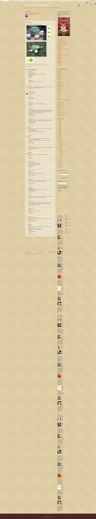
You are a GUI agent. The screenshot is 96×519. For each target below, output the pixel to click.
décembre (60, 142)
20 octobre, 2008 (30, 132)
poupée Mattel (60, 59)
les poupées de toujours (61, 104)
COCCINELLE (61, 150)
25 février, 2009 (30, 167)
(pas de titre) (62, 237)
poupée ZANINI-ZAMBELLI (61, 62)
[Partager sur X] (28, 66)
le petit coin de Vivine (61, 115)
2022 (59, 121)
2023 (59, 120)
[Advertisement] (40, 244)
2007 (59, 166)
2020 (59, 124)
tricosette (59, 110)
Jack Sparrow (59, 79)
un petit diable (60, 98)
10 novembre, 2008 (31, 143)
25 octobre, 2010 (30, 221)
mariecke (29, 126)
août (60, 147)
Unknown (29, 216)
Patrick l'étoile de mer (61, 83)
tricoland (59, 108)
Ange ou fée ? (61, 154)
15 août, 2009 (30, 198)
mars (60, 161)
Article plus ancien (52, 252)
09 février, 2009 (30, 158)
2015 (59, 131)
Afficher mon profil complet (32, 14)
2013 (59, 134)
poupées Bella (60, 64)
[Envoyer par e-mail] (26, 66)
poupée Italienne (60, 58)
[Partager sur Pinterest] (30, 66)
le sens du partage (60, 109)
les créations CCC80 (60, 114)
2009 (59, 139)
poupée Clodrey (60, 54)
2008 (59, 141)
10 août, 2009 (30, 192)
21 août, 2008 (30, 77)
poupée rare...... (60, 63)
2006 (59, 167)
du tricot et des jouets (38, 5)
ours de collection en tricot (61, 113)
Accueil (40, 252)
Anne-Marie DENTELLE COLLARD (35, 13)
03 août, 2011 (30, 232)
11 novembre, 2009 (31, 205)
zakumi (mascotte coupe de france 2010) (63, 99)
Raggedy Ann (59, 84)
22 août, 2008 (30, 82)
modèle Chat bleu (62, 265)
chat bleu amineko (60, 89)
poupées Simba (60, 53)
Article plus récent (28, 252)
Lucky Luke (59, 80)
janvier (60, 164)
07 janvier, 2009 (30, 149)
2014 (59, 132)
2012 (59, 135)
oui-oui (62, 297)
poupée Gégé (59, 52)
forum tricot (59, 105)
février (60, 163)
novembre (60, 143)
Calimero (59, 74)
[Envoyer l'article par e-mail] (48, 64)
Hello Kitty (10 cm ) (60, 78)
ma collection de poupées (61, 42)
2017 (59, 128)
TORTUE (29, 22)
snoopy (59, 94)
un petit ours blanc (62, 220)
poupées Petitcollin (60, 47)
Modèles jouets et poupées (61, 41)
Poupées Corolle (60, 46)
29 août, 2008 (30, 99)
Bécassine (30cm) (60, 73)
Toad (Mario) (59, 88)
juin (59, 157)
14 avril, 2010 (30, 213)
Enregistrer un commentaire (31, 234)
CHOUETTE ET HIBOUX (62, 151)
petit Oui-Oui (59, 92)
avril (60, 160)
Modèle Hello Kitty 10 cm (62, 304)
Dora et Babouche (60, 75)
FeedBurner (66, 177)
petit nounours (60, 93)
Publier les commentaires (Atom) (34, 254)
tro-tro (58, 97)
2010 (59, 138)
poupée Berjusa (60, 57)
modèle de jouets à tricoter (61, 38)
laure (29, 85)
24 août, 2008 (30, 94)
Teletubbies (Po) (60, 87)
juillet (60, 156)
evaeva (29, 135)
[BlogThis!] (27, 66)
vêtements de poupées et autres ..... (63, 43)
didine (29, 152)
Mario (62, 286)
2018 (59, 127)
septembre (61, 146)
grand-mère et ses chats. (62, 247)
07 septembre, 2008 (31, 115)
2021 (59, 123)
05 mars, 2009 (30, 176)
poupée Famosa (60, 50)
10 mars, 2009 (30, 184)
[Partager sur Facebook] (29, 66)
